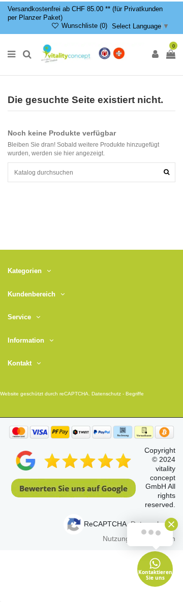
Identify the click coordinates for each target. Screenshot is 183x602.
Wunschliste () (83, 25)
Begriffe (135, 393)
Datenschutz (106, 393)
